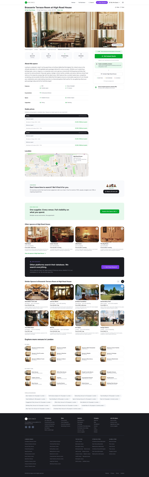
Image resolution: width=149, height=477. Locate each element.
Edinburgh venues (79, 448)
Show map (60, 10)
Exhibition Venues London (30, 461)
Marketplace (80, 422)
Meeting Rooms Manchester (98, 446)
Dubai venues (112, 446)
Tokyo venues (112, 448)
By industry (47, 428)
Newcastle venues (86, 456)
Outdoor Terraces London (30, 466)
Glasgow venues (85, 451)
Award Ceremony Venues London (56, 458)
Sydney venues (112, 453)
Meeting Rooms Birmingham (98, 453)
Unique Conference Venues (30, 443)
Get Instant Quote (110, 56)
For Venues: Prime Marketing (83, 426)
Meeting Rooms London (55, 451)
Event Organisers (65, 422)
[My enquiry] (123, 2)
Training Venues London (30, 453)
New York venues (112, 441)
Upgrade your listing (114, 424)
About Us (96, 420)
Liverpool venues (78, 453)
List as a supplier (81, 431)
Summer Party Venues (29, 446)
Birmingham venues (79, 446)
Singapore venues (113, 451)
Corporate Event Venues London (56, 456)
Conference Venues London (30, 441)
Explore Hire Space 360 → (109, 211)
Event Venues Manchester (97, 443)
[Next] (122, 281)
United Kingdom (29, 49)
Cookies (122, 473)
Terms (117, 473)
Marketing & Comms (65, 426)
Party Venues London (54, 446)
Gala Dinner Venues (29, 458)
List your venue (80, 430)
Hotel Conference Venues (55, 441)
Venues (73, 2)
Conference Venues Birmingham (98, 448)
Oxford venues (78, 461)
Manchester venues (79, 443)
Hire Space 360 (48, 420)
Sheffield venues (86, 461)
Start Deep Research (111, 267)
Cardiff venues (78, 456)
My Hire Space (114, 2)
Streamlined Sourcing (49, 422)
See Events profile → (83, 132)
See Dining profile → (83, 115)
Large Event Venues (54, 461)
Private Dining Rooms (29, 448)
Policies (95, 431)
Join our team (113, 420)
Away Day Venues (28, 451)
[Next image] (71, 234)
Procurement (64, 420)
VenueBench (96, 424)
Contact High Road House (109, 74)
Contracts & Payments (50, 424)
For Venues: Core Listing (82, 428)
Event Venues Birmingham (97, 451)
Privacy (112, 473)
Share (118, 7)
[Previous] (118, 281)
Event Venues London (29, 456)
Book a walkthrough (49, 430)
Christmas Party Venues (55, 443)
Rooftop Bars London (54, 448)
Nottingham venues (79, 458)
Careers (95, 426)
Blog (95, 422)
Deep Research (103, 2)
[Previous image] (51, 234)
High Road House (30, 10)
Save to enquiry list (109, 81)
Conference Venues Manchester (98, 441)
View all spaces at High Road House (34, 253)
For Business (82, 2)
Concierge (79, 424)
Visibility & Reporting (49, 426)
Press (95, 428)
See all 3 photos (118, 44)
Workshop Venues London (55, 463)
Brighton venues (87, 453)
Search (92, 2)
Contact (95, 430)
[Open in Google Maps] (56, 165)
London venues (78, 441)
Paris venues (111, 443)
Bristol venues (87, 448)
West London (43, 49)
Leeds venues (78, 451)
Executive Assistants (65, 424)
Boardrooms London (54, 453)
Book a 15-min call (112, 191)
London (36, 49)
